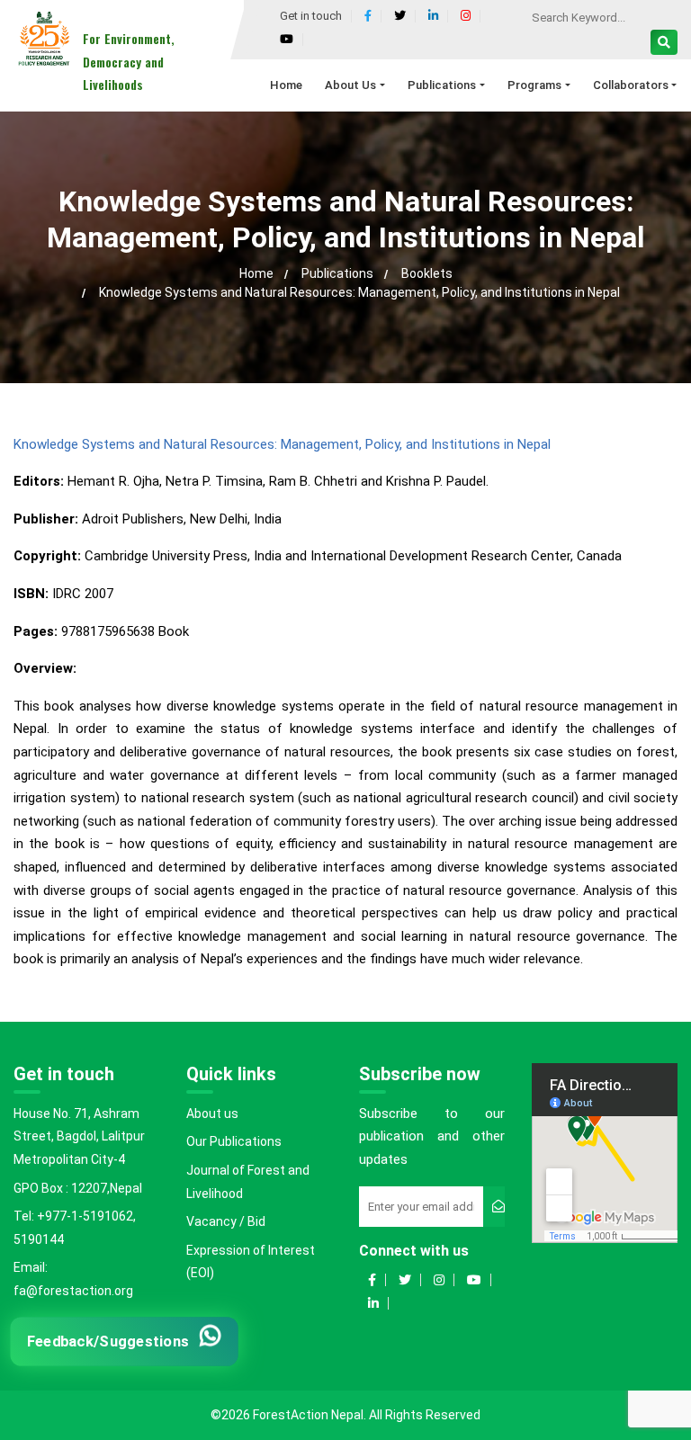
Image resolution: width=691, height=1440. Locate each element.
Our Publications (234, 1141)
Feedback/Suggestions (108, 1340)
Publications (337, 273)
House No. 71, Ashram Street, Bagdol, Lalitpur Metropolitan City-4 (79, 1136)
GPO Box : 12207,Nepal (77, 1188)
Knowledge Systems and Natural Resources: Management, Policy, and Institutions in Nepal (282, 444)
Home (256, 273)
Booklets (427, 273)
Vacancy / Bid (225, 1221)
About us (212, 1113)
